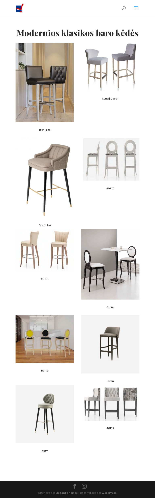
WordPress (109, 493)
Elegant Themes (67, 493)
